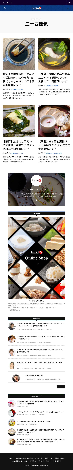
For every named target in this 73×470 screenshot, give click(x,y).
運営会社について (59, 458)
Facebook (4, 2)
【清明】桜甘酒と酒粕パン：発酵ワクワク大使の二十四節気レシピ (54, 145)
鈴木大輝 (40, 85)
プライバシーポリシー (44, 461)
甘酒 (57, 153)
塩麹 (57, 85)
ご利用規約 (33, 461)
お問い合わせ (57, 461)
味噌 (22, 153)
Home (10, 458)
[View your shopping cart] (69, 2)
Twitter (8, 2)
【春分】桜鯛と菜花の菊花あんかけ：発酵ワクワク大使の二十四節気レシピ (54, 77)
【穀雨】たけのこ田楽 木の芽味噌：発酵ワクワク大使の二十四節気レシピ (19, 145)
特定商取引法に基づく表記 (19, 461)
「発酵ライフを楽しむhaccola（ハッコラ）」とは (28, 458)
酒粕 (60, 153)
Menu (68, 8)
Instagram (11, 2)
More (60, 387)
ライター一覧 (48, 458)
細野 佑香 (5, 89)
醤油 (22, 89)
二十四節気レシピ (15, 89)
